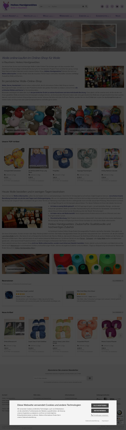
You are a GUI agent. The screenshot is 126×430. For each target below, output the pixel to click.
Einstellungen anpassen (100, 415)
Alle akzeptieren (99, 405)
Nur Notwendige (100, 410)
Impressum (105, 421)
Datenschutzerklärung (92, 421)
